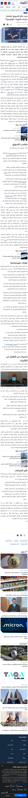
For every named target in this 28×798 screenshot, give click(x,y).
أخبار (12, 740)
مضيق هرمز (10, 92)
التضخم (25, 87)
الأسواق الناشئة (22, 181)
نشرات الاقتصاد (22, 762)
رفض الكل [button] (7, 795)
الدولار (5, 172)
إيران (5, 240)
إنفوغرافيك (10, 758)
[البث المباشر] (5, 3)
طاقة (24, 745)
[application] (14, 379)
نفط (12, 749)
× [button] (2, 765)
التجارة (2, 63)
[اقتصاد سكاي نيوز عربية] (22, 3)
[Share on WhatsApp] (11, 25)
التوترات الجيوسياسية (11, 344)
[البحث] (9, 3)
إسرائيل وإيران (12, 153)
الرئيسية (24, 7)
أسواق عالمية (23, 749)
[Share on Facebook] (7, 25)
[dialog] (14, 781)
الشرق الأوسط (23, 77)
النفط (3, 79)
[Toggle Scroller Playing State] (27, 10)
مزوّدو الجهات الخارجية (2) (13, 775)
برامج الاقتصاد (10, 762)
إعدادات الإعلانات (19, 782)
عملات (24, 753)
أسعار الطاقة (11, 63)
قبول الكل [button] (20, 795)
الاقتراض (16, 87)
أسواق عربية (10, 745)
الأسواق (8, 7)
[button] (12, 3)
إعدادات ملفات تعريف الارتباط (22, 783)
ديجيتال (24, 758)
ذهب (12, 753)
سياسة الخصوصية (13, 783)
